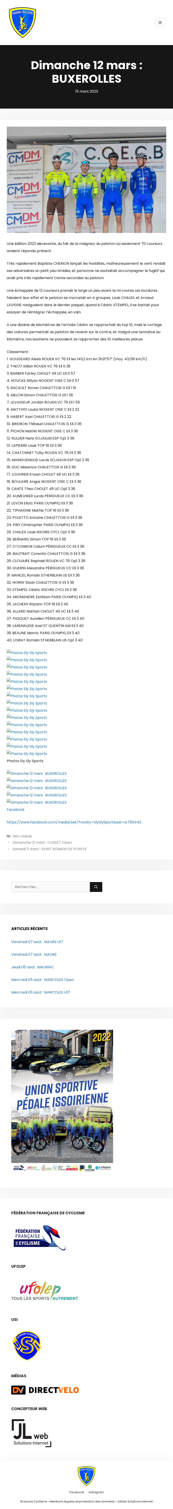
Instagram (96, 1492)
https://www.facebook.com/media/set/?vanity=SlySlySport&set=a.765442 (74, 822)
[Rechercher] (96, 887)
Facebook (16, 809)
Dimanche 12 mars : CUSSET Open (42, 842)
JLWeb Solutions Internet (135, 1501)
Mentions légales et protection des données (82, 1501)
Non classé (22, 836)
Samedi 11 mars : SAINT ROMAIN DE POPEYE (50, 849)
